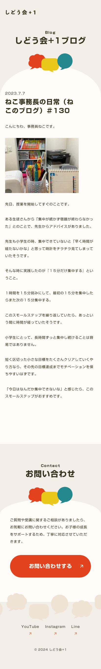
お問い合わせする (50, 566)
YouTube (30, 626)
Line (75, 626)
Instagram (55, 626)
